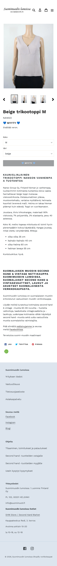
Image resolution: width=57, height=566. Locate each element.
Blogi (8, 428)
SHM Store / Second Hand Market (23, 515)
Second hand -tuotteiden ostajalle (24, 455)
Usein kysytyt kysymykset (19, 471)
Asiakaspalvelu (13, 399)
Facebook (10, 416)
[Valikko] (52, 10)
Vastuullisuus (13, 384)
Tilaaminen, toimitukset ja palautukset (26, 448)
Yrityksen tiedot (14, 376)
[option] (14, 99)
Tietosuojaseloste (15, 391)
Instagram (10, 422)
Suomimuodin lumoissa (22, 557)
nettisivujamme (24, 326)
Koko (5, 137)
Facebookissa (16, 329)
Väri (5, 148)
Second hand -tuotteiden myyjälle (24, 463)
